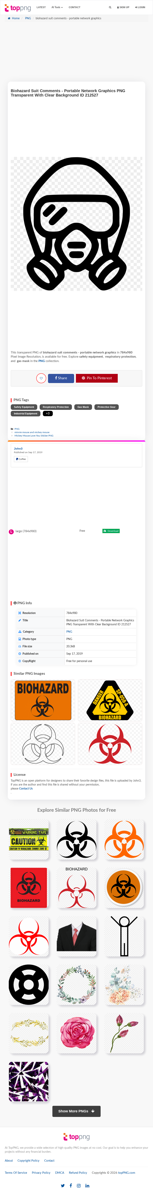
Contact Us (26, 788)
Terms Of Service (16, 1172)
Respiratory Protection (56, 407)
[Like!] (41, 378)
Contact (74, 7)
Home (15, 18)
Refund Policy (78, 1172)
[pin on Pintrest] (43, 824)
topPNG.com (126, 1172)
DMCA (59, 1172)
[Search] (110, 7)
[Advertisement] (76, 54)
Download (113, 531)
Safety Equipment (24, 407)
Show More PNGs (73, 1111)
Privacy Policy (41, 1172)
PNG (27, 18)
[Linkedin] (87, 1186)
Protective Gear (107, 407)
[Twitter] (63, 1186)
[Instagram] (79, 1186)
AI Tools (56, 7)
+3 (48, 413)
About (9, 1160)
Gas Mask (83, 407)
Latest (41, 7)
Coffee (22, 459)
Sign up (124, 7)
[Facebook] (71, 1186)
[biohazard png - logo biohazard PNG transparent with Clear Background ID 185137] (110, 744)
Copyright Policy (28, 1160)
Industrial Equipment (25, 413)
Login (141, 7)
